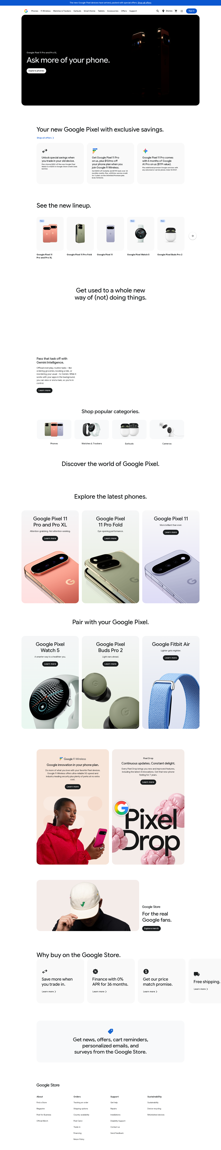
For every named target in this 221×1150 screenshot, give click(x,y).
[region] (110, 243)
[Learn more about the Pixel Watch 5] (140, 243)
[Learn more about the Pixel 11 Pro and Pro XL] (50, 243)
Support (133, 11)
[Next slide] (192, 236)
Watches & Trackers (62, 11)
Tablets (101, 11)
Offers (124, 11)
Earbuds (77, 11)
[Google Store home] (26, 11)
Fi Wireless (46, 11)
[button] (157, 11)
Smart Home (89, 11)
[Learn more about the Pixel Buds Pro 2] (170, 243)
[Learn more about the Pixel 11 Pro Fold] (80, 243)
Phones (34, 11)
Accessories (112, 11)
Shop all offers (144, 3)
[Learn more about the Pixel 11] (110, 243)
